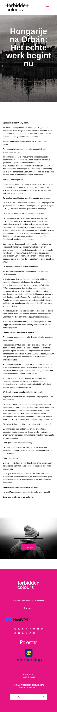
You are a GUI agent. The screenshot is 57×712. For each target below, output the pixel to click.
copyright (40, 706)
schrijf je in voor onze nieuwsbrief (28, 697)
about (28, 601)
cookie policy (32, 706)
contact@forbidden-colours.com (28, 685)
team (34, 601)
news (22, 601)
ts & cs (16, 706)
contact (40, 601)
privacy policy (23, 706)
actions (16, 601)
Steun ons (28, 547)
